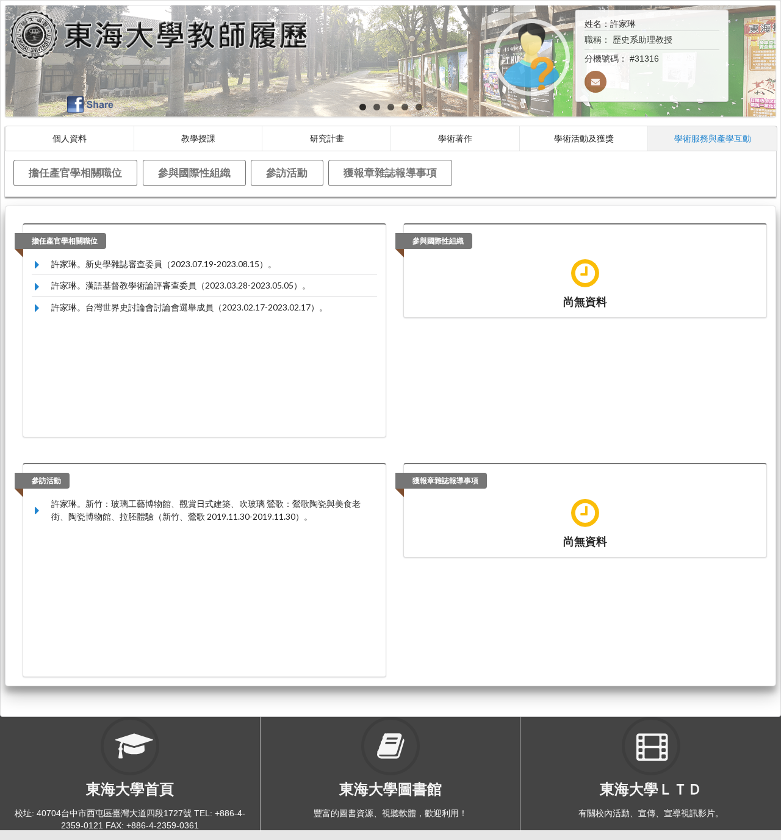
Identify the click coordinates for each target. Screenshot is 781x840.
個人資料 (69, 138)
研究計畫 (327, 138)
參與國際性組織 (194, 172)
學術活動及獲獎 (584, 138)
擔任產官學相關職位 (75, 172)
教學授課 (198, 138)
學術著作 (455, 138)
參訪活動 (287, 172)
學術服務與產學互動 (712, 138)
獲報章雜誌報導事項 (390, 172)
